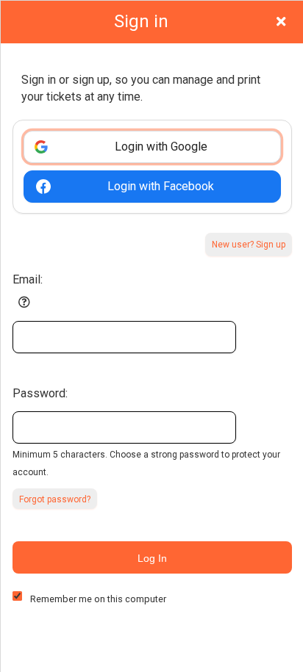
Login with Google (161, 146)
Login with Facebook (160, 186)
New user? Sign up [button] (248, 244)
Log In (152, 558)
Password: (40, 393)
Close (280, 21)
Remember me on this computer (98, 598)
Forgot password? (54, 499)
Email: (28, 279)
